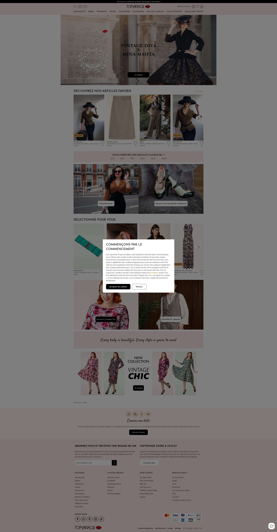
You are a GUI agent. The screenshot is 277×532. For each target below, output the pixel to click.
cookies (154, 273)
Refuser (139, 287)
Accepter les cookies (118, 287)
